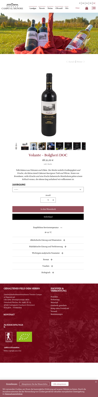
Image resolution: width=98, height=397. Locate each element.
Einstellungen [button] (11, 384)
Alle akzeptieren (59, 384)
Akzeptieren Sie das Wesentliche (34, 384)
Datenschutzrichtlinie (13, 394)
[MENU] (94, 8)
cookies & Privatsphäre (12, 347)
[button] (86, 8)
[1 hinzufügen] (53, 200)
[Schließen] (95, 382)
